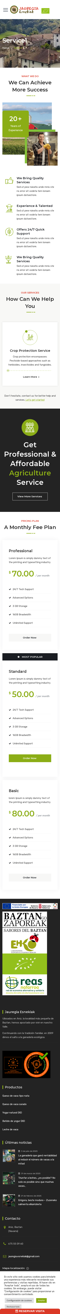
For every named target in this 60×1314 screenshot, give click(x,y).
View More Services (29, 496)
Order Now (29, 637)
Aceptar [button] (41, 1300)
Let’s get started (34, 399)
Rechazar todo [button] (13, 1307)
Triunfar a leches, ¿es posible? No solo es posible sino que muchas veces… (36, 1181)
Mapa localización (13, 1268)
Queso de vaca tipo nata (15, 1095)
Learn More (30, 376)
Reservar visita (31, 1311)
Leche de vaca (10, 1129)
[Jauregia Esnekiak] (30, 9)
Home (5, 47)
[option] (30, 353)
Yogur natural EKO (12, 1112)
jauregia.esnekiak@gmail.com (24, 1256)
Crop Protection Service (30, 351)
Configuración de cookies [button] (19, 1300)
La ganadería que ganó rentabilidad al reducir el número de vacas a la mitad (37, 1159)
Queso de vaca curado (14, 1104)
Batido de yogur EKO (13, 1121)
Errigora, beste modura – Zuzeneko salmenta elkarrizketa (37, 1202)
